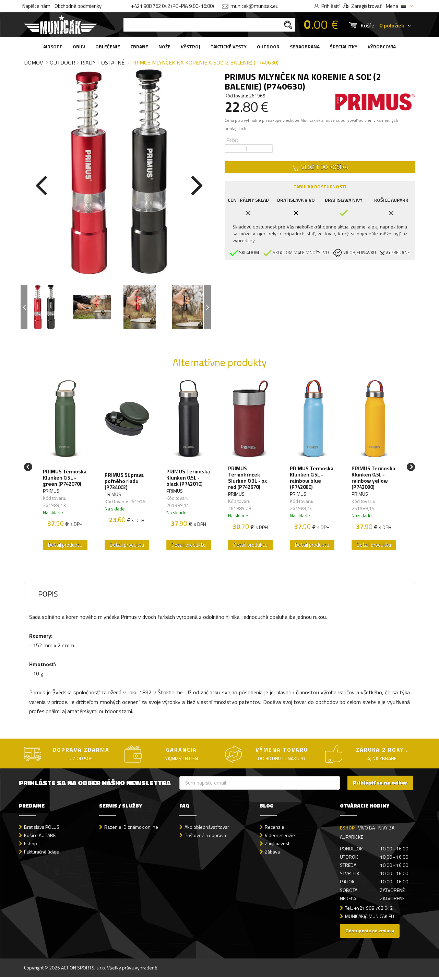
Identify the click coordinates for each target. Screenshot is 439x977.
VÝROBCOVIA (382, 46)
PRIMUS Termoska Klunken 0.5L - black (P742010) (188, 478)
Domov (33, 62)
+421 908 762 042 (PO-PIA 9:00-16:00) (172, 6)
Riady (88, 62)
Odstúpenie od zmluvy (369, 930)
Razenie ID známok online (131, 827)
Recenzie (274, 827)
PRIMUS (51, 490)
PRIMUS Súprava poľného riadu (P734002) (124, 481)
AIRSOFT (52, 46)
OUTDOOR (268, 46)
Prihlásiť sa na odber (380, 783)
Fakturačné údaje (41, 851)
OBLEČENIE (107, 46)
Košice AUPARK (40, 835)
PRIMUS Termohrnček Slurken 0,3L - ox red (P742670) (247, 478)
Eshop (30, 843)
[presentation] (41, 183)
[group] (65, 467)
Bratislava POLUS (41, 827)
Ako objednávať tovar (207, 827)
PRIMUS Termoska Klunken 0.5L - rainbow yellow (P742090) (373, 478)
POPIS (48, 594)
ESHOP (347, 827)
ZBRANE (139, 46)
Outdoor (62, 62)
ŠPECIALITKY (343, 46)
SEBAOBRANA (305, 46)
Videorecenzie (280, 835)
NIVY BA (386, 827)
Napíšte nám (36, 6)
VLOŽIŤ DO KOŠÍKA (324, 167)
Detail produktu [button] (65, 545)
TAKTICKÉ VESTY (229, 46)
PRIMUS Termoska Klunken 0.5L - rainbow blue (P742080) (311, 478)
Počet (232, 139)
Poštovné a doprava (205, 835)
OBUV (79, 46)
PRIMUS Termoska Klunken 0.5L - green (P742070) (64, 478)
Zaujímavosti (277, 843)
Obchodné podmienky (78, 6)
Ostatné (112, 62)
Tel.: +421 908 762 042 (369, 907)
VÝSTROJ (190, 46)
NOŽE (164, 46)
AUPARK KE (351, 836)
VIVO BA (366, 827)
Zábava (272, 851)
